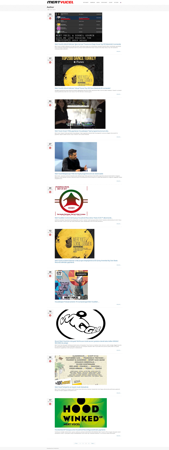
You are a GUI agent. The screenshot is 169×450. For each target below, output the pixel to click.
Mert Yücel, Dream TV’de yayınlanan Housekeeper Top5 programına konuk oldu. (82, 131)
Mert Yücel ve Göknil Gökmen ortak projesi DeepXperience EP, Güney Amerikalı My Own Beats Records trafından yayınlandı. (86, 261)
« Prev (76, 443)
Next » (93, 443)
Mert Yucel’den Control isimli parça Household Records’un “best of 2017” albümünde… (83, 218)
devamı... (119, 51)
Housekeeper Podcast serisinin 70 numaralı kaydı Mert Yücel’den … (77, 302)
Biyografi (85, 2)
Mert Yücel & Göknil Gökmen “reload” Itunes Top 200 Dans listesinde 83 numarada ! (83, 88)
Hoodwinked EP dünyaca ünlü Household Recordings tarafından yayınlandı (80, 430)
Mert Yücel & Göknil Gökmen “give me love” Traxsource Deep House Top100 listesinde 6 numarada (88, 44)
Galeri (110, 2)
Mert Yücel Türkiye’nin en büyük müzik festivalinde (71, 387)
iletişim (116, 2)
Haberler (92, 2)
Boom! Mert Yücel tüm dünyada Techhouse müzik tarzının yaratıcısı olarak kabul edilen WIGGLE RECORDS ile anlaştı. (86, 342)
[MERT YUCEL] (60, 2)
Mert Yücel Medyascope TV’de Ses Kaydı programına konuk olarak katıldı (79, 174)
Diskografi (104, 2)
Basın (98, 2)
